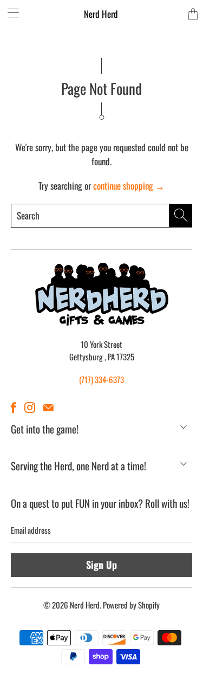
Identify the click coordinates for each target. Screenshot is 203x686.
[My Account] (9, 12)
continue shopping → (129, 185)
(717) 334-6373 (101, 379)
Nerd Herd (101, 14)
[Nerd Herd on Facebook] (13, 407)
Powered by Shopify (131, 605)
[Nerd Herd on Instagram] (29, 407)
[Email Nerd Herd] (48, 407)
